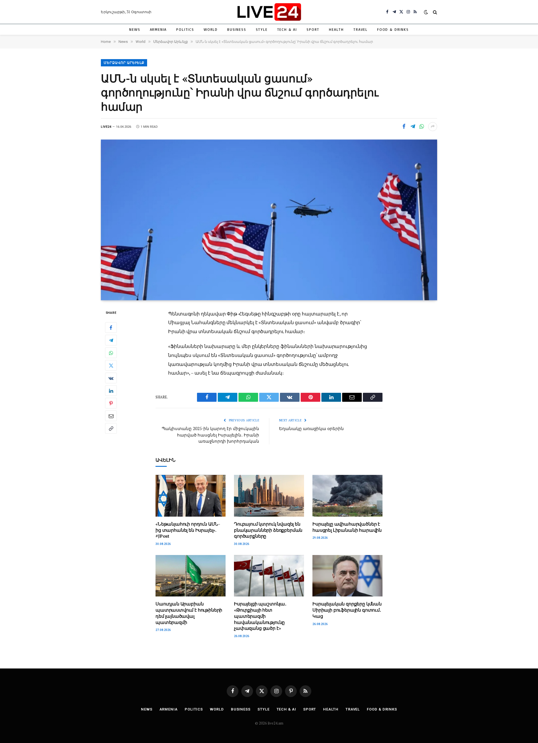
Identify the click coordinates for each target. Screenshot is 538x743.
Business (236, 29)
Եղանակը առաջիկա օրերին (311, 428)
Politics (185, 29)
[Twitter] (111, 365)
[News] (269, 12)
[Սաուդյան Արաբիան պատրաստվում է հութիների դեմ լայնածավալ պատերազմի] (191, 576)
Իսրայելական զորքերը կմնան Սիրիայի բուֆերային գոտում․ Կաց (347, 610)
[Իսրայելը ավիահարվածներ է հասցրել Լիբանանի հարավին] (347, 496)
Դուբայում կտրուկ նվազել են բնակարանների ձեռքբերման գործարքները (268, 530)
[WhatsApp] (111, 352)
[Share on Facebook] (404, 126)
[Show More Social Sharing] (432, 126)
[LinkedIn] (111, 390)
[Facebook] (111, 327)
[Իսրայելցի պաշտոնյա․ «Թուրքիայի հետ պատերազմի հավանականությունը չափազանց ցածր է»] (269, 576)
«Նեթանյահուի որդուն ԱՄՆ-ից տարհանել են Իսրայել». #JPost (188, 530)
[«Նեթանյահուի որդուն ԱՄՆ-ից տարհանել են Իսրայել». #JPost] (191, 496)
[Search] (434, 12)
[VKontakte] (111, 378)
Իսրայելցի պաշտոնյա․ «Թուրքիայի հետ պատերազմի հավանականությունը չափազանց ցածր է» (260, 616)
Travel (360, 29)
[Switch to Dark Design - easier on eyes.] (426, 12)
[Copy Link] (111, 428)
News (134, 29)
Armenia (158, 29)
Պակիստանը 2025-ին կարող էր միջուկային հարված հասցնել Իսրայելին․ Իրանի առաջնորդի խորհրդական (210, 435)
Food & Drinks (393, 29)
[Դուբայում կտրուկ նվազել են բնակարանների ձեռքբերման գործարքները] (269, 496)
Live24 (106, 127)
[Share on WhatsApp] (422, 126)
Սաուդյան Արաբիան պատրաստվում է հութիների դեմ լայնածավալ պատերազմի (189, 613)
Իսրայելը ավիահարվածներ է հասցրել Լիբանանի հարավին (347, 527)
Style (262, 29)
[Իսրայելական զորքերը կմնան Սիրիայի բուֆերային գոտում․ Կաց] (347, 576)
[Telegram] (111, 340)
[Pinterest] (111, 403)
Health (336, 29)
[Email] (111, 415)
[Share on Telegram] (413, 126)
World (211, 29)
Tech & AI (287, 29)
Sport (313, 29)
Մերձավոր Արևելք (124, 63)
